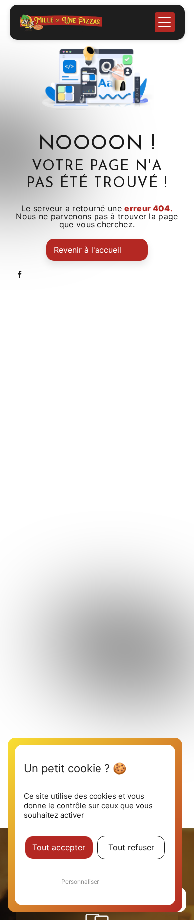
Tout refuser (131, 847)
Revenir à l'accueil (87, 250)
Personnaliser (80, 881)
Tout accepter (58, 847)
